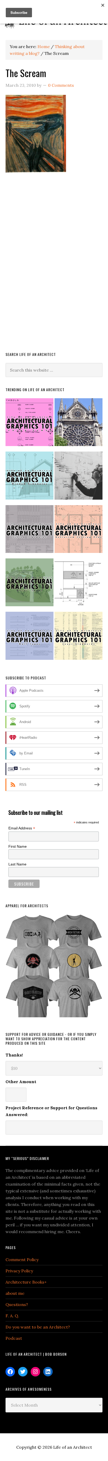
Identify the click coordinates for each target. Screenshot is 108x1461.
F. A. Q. (12, 1315)
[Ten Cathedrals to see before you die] (78, 424)
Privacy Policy (19, 1270)
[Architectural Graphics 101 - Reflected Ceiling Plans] (78, 531)
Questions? (17, 1304)
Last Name (17, 864)
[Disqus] (54, 270)
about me (15, 1293)
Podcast (14, 1338)
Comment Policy (22, 1259)
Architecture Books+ (26, 1282)
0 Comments (61, 85)
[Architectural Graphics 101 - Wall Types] (29, 638)
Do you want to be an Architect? (38, 1327)
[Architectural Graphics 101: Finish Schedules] (29, 531)
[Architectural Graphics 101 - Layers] (78, 638)
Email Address (21, 828)
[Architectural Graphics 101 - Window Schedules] (29, 478)
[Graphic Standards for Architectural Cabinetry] (78, 584)
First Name (17, 846)
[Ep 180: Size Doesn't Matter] (78, 478)
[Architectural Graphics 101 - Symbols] (29, 424)
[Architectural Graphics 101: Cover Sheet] (29, 584)
